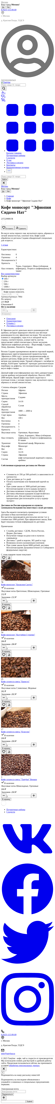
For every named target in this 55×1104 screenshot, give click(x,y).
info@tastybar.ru (8, 1053)
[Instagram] (27, 1028)
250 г (6, 281)
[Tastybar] (5, 82)
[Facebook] (27, 915)
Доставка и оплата (14, 326)
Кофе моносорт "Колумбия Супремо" (18, 635)
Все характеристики (10, 274)
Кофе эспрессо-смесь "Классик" (15, 732)
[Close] (3, 1069)
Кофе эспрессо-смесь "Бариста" (15, 681)
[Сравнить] (9, 558)
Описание (11, 318)
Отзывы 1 (10, 323)
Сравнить (22, 229)
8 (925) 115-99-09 (8, 10)
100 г (6, 279)
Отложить (9, 229)
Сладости (10, 812)
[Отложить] (3, 558)
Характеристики (13, 321)
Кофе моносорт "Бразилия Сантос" (17, 584)
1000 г (7, 287)
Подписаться (7, 1094)
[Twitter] (27, 968)
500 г (6, 284)
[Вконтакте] (27, 861)
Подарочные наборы (15, 809)
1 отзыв (4, 245)
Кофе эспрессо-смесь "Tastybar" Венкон (19, 779)
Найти (4, 179)
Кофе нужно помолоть (14, 292)
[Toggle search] (3, 183)
